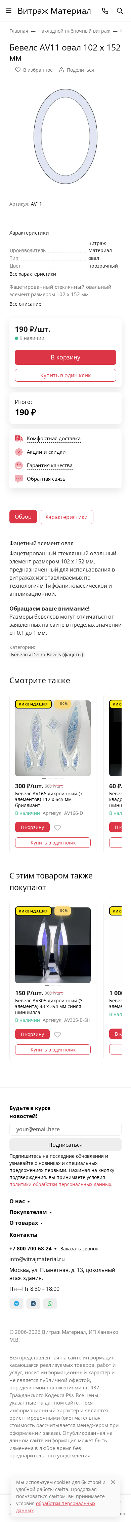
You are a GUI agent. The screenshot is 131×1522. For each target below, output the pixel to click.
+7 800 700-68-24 (30, 1248)
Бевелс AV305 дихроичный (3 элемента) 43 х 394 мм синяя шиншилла (49, 1006)
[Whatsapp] (50, 1303)
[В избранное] (57, 827)
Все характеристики (32, 274)
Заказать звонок (79, 1248)
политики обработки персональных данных (60, 1184)
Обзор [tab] (23, 516)
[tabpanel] (65, 599)
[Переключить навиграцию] (9, 10)
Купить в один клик (65, 375)
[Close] (113, 1482)
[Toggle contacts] (105, 10)
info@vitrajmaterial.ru (37, 1259)
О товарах (23, 1222)
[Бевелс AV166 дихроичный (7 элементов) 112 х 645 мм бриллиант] (53, 738)
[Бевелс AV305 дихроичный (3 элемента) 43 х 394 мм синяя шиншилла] (53, 945)
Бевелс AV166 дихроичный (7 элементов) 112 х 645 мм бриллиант (49, 799)
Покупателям (28, 1212)
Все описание (25, 304)
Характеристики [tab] (66, 517)
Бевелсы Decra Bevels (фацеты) (47, 654)
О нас (17, 1201)
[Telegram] (16, 1303)
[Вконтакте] (33, 1303)
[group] (65, 136)
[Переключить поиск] (120, 10)
